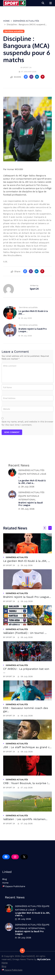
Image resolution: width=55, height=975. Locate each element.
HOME (6, 21)
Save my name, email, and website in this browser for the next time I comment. (27, 423)
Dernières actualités (26, 21)
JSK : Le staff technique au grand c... (27, 747)
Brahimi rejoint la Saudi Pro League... (33, 330)
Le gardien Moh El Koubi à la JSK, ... (33, 312)
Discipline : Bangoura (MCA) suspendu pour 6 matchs (26, 49)
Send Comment (11, 432)
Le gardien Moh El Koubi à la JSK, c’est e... (32, 481)
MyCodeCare (43, 959)
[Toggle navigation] (51, 3)
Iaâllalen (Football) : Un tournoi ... (25, 632)
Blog (4, 879)
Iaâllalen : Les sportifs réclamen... (25, 819)
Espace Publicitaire (15, 886)
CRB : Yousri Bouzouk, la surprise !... (26, 783)
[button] (43, 3)
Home (5, 882)
